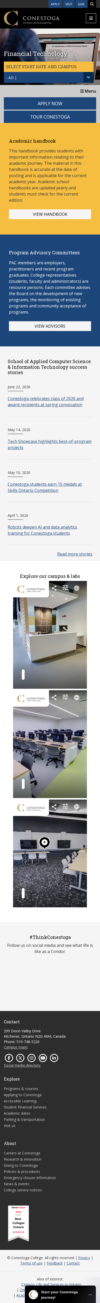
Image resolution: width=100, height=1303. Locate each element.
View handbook (50, 214)
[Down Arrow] (88, 77)
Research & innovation (23, 1159)
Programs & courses (21, 1088)
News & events (16, 1183)
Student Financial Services (25, 1107)
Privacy (84, 1257)
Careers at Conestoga (22, 1153)
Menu (90, 91)
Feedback (55, 1263)
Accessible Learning (20, 1100)
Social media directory (22, 1065)
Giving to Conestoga (21, 1165)
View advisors (50, 326)
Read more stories (74, 554)
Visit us (9, 1125)
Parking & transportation (24, 1119)
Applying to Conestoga (23, 1094)
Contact (73, 1263)
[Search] (92, 4)
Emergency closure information (30, 1177)
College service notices (23, 1190)
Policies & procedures (22, 1171)
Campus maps (16, 1047)
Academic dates (17, 1113)
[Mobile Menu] (91, 18)
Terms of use (31, 1263)
